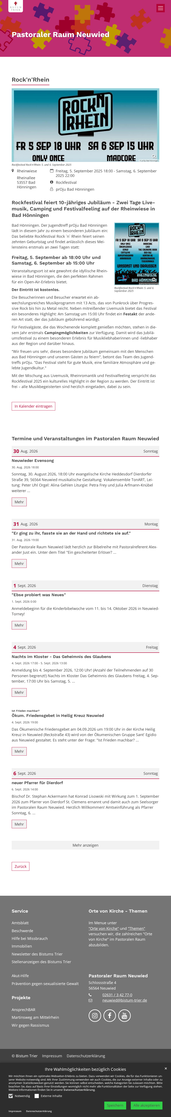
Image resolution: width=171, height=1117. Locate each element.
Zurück (20, 866)
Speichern (115, 1105)
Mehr (19, 501)
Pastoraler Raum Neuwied (118, 975)
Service (20, 911)
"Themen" (136, 928)
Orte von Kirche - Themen (118, 911)
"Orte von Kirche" (104, 928)
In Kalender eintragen (33, 406)
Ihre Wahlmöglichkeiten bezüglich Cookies (85, 1069)
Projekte (21, 997)
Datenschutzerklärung (79, 1090)
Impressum (15, 1111)
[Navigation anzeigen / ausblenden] (160, 8)
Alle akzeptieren (146, 1105)
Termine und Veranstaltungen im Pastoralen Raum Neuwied (85, 438)
